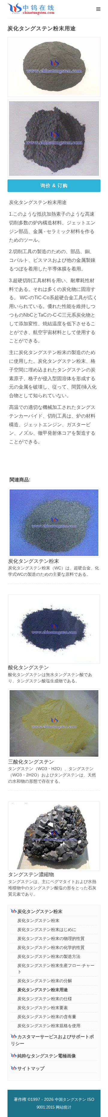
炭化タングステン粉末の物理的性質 (51, 938)
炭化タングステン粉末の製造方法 (48, 956)
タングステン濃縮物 (31, 874)
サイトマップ (30, 1068)
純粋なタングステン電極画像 (46, 1055)
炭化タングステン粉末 (33, 561)
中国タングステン (70, 1099)
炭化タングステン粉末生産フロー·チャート (55, 968)
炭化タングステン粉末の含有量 (46, 1016)
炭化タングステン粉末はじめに (46, 929)
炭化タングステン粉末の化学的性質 (51, 947)
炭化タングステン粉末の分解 (44, 980)
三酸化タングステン (31, 762)
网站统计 (63, 1107)
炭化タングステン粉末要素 (42, 1007)
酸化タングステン (28, 667)
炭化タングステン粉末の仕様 (44, 998)
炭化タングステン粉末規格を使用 (48, 1025)
